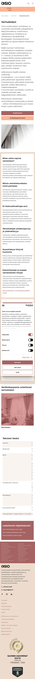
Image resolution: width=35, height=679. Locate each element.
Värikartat (4, 622)
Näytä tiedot (26, 357)
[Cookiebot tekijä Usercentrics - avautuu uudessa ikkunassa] (25, 305)
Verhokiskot (5, 427)
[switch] (29, 340)
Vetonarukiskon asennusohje (12, 535)
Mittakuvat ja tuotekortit (9, 616)
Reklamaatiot (5, 634)
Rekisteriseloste (6, 631)
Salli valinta (17, 367)
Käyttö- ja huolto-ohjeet (9, 625)
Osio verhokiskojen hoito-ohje (12, 529)
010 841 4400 (7, 587)
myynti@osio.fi (8, 590)
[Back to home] (6, 3)
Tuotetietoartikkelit (7, 619)
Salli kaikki (17, 362)
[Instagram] (7, 594)
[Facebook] (2, 594)
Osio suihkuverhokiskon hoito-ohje (14, 532)
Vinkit (3, 612)
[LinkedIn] (11, 594)
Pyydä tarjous (17, 113)
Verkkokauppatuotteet (17, 118)
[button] (33, 3)
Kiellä (17, 372)
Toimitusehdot (6, 628)
